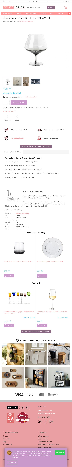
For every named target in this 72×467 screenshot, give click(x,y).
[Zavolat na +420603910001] (5, 1)
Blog (4, 442)
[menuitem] (7, 13)
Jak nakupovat (34, 1)
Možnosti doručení (30, 97)
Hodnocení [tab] (12, 152)
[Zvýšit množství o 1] (9, 101)
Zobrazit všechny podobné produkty (36, 331)
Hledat (50, 7)
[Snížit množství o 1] (9, 104)
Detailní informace (8, 111)
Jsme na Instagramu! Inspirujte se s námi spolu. (38, 340)
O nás (5, 436)
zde (17, 457)
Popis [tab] (5, 152)
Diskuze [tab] (19, 152)
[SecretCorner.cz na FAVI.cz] (23, 417)
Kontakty (6, 439)
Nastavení (12, 462)
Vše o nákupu (43, 436)
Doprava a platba (45, 442)
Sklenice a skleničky (22, 213)
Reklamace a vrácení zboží (48, 444)
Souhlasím (60, 453)
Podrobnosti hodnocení (26, 21)
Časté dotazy (43, 439)
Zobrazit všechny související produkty (36, 146)
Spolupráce (7, 444)
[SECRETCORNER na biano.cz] (10, 418)
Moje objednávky (44, 447)
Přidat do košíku (20, 102)
